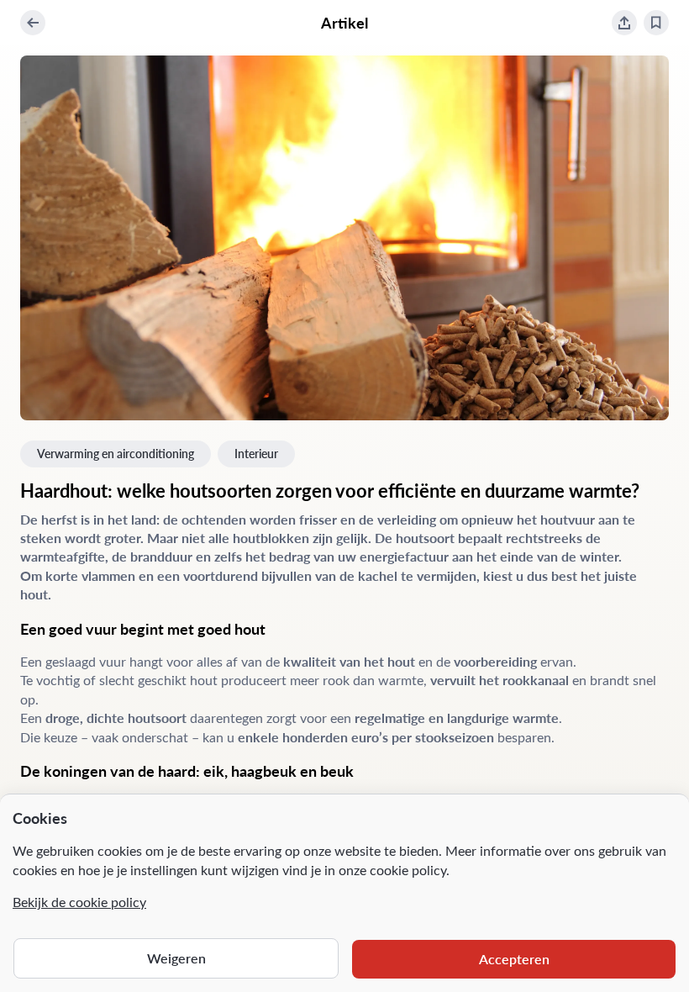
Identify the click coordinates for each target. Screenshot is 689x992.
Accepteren (514, 958)
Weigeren (176, 958)
